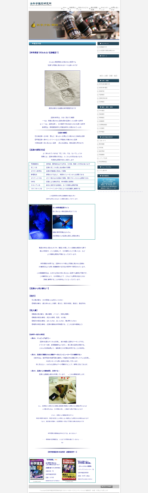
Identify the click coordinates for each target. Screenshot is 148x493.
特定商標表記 (103, 161)
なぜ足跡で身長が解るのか (107, 50)
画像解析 (101, 121)
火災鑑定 (101, 128)
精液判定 (101, 91)
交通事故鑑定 (103, 124)
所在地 (101, 147)
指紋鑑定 (101, 114)
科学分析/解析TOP (104, 84)
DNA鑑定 (102, 110)
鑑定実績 (101, 151)
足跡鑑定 (101, 101)
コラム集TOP (103, 170)
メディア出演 (103, 158)
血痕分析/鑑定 (103, 87)
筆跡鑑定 (101, 117)
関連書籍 (101, 154)
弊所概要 (101, 144)
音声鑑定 (101, 131)
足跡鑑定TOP (103, 47)
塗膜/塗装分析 (103, 98)
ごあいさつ (102, 140)
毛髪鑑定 (101, 94)
